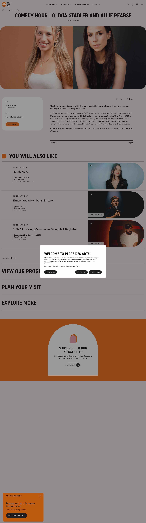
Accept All (95, 272)
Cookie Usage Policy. (73, 266)
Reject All (81, 272)
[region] (73, 261)
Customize (50, 272)
